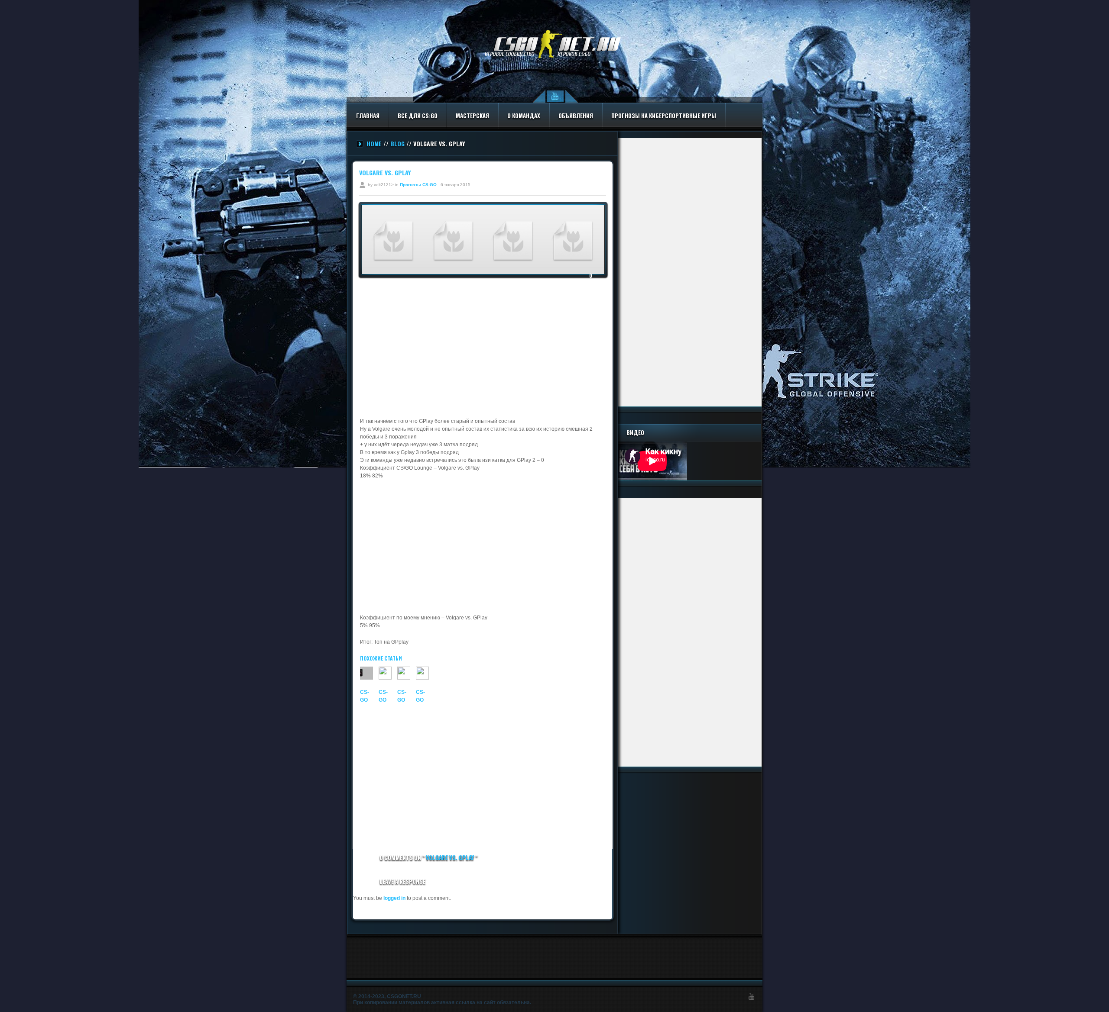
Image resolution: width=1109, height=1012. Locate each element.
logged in (394, 898)
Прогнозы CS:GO (418, 184)
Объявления (575, 115)
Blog (397, 143)
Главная (367, 115)
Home (374, 143)
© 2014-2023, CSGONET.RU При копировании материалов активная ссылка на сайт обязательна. (442, 999)
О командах (523, 115)
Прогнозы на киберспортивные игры (663, 115)
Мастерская (472, 115)
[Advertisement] (483, 348)
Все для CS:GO (418, 115)
